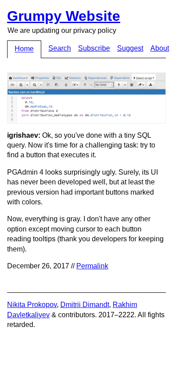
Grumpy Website (63, 16)
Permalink (92, 266)
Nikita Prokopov (32, 304)
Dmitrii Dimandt (84, 304)
